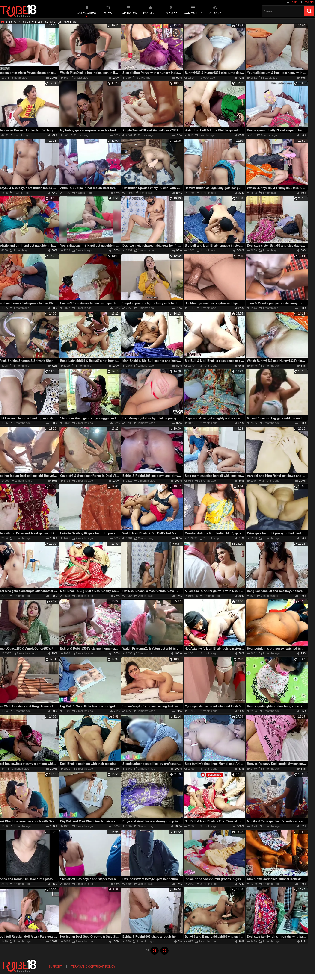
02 (154, 950)
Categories (86, 13)
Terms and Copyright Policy (93, 966)
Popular (150, 13)
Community (193, 13)
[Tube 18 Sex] (18, 11)
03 (164, 950)
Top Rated (128, 13)
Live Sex (171, 13)
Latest (108, 13)
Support (55, 966)
